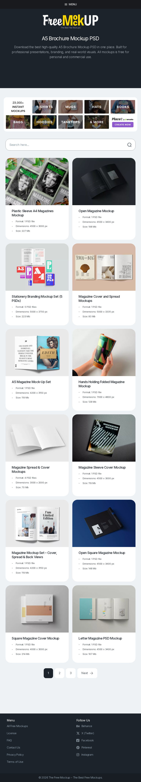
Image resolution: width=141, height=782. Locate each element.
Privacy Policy (15, 754)
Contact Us (13, 747)
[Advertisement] (70, 74)
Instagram (87, 754)
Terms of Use (15, 761)
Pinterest (87, 747)
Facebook (88, 740)
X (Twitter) (88, 733)
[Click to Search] (129, 145)
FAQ (9, 740)
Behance (87, 726)
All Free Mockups (17, 726)
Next (85, 673)
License (12, 733)
